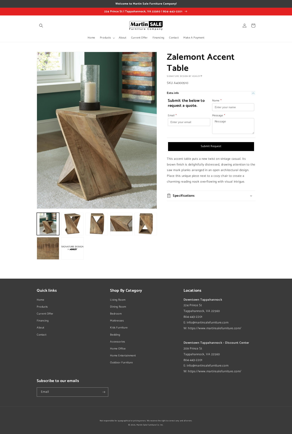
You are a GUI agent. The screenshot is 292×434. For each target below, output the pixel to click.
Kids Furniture (119, 327)
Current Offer (45, 314)
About (40, 327)
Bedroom (116, 314)
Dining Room (118, 307)
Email (172, 115)
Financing (42, 321)
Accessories (117, 342)
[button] (41, 25)
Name (217, 100)
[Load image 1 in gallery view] (48, 224)
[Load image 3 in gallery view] (97, 224)
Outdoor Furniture (121, 362)
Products (42, 307)
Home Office (118, 348)
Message (218, 115)
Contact (41, 335)
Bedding (115, 335)
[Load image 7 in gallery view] (72, 248)
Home (40, 300)
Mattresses (117, 321)
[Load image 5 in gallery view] (145, 224)
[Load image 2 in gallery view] (72, 224)
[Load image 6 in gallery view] (48, 248)
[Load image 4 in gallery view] (121, 224)
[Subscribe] (103, 392)
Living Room (118, 300)
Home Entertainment (123, 355)
